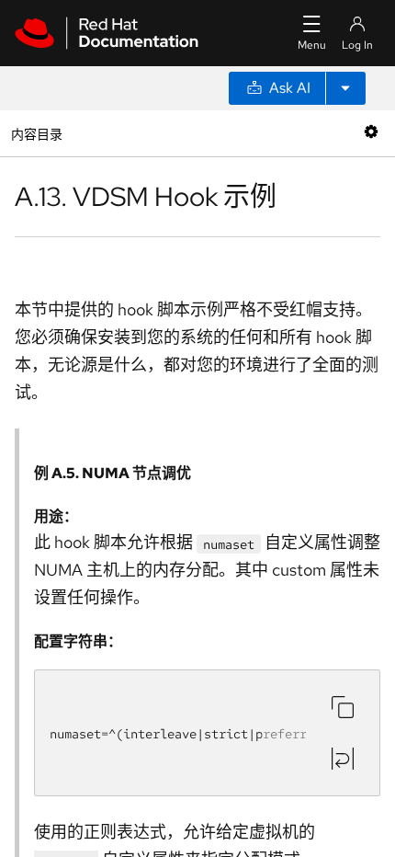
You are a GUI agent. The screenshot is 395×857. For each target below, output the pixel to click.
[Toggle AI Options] (345, 88)
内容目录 (36, 133)
